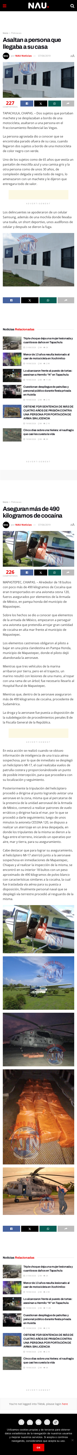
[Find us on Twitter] (30, 1423)
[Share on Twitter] (40, 104)
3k (46, 439)
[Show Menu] (4, 5)
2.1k (47, 399)
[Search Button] (72, 5)
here (64, 1404)
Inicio (5, 33)
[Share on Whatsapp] (54, 104)
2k (46, 347)
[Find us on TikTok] (56, 1422)
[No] (72, 1440)
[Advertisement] (38, 19)
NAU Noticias (23, 55)
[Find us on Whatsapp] (47, 1422)
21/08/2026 (30, 347)
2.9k (47, 363)
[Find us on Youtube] (38, 1422)
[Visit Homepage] (38, 5)
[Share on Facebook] (26, 104)
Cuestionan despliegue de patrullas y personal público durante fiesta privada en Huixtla (47, 390)
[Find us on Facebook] (21, 1422)
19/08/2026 (30, 363)
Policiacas (16, 33)
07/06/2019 (44, 55)
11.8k (48, 379)
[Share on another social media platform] (68, 104)
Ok (39, 1447)
